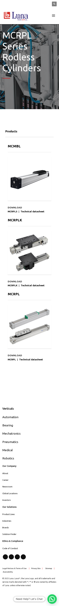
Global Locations (10, 493)
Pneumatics (10, 442)
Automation (10, 417)
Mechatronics (11, 433)
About (5, 473)
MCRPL (12, 359)
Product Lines (8, 514)
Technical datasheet (32, 211)
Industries (6, 521)
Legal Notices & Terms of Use (14, 568)
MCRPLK (12, 285)
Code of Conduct (10, 548)
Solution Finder (9, 534)
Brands (5, 527)
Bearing (7, 425)
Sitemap (48, 568)
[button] (52, 599)
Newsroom (7, 486)
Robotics (8, 458)
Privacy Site (36, 568)
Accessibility (8, 572)
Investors (6, 500)
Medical (7, 450)
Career (5, 480)
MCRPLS (12, 211)
